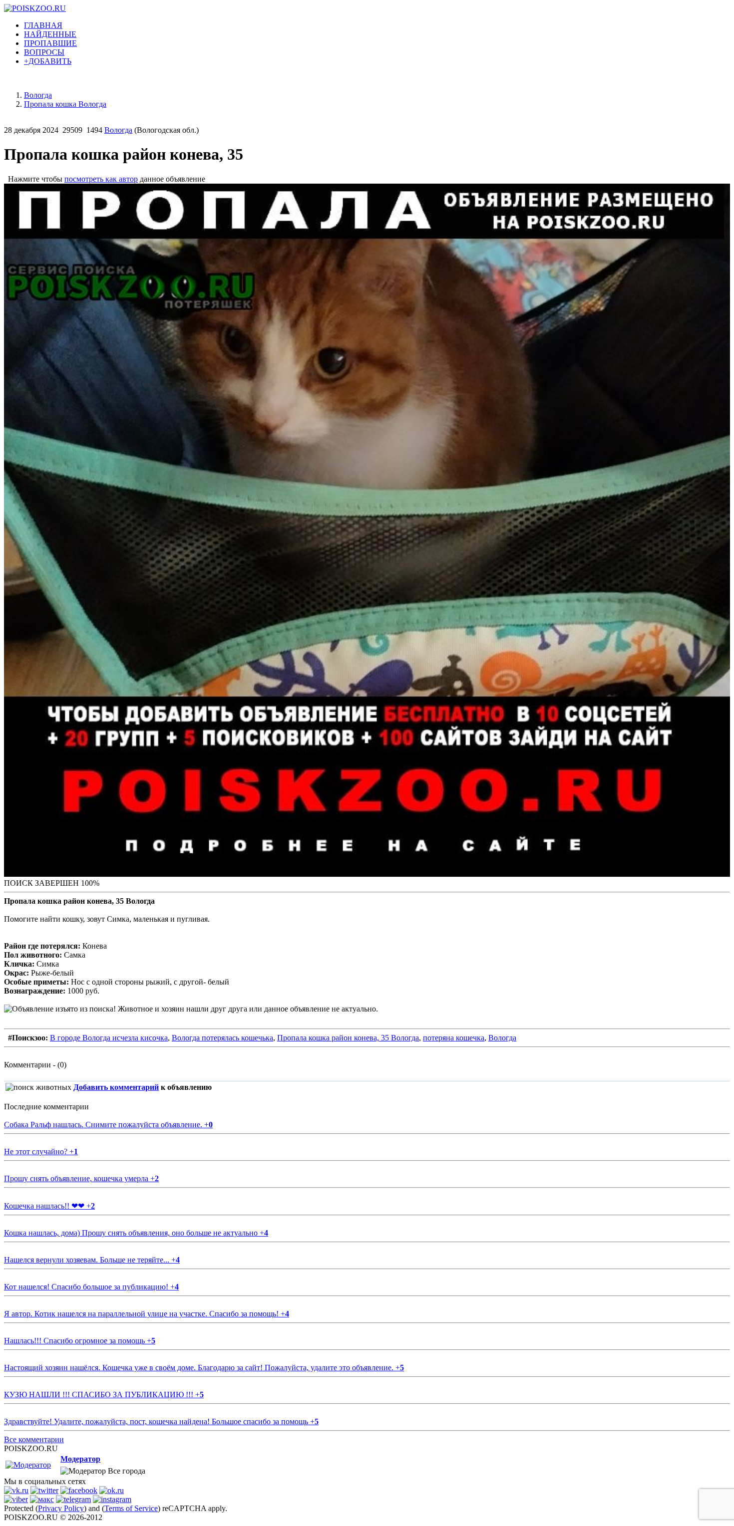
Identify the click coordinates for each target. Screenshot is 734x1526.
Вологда (118, 130)
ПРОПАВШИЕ (50, 43)
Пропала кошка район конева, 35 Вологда (348, 1037)
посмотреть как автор (101, 179)
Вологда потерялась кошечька (222, 1037)
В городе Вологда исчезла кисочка (109, 1037)
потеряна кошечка (453, 1037)
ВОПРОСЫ (44, 52)
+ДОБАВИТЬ (47, 61)
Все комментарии (34, 1439)
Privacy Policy (61, 1508)
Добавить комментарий (116, 1087)
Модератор (80, 1459)
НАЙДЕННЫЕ (50, 34)
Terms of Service (131, 1508)
